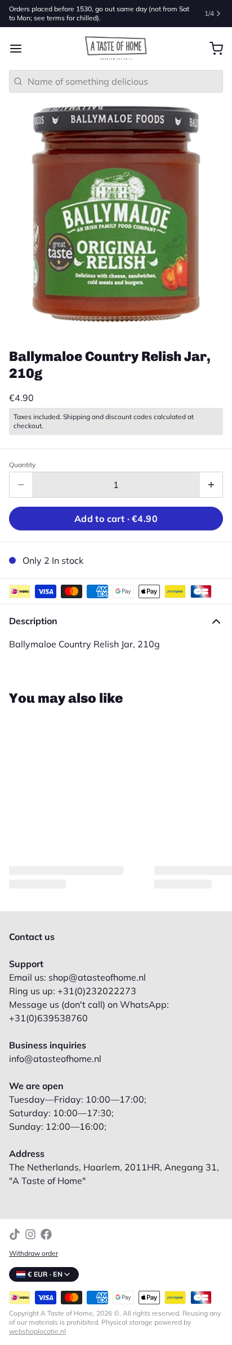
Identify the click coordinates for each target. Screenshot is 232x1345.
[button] (116, 518)
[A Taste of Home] (116, 49)
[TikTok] (14, 1234)
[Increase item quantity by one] (211, 484)
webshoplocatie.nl (37, 1331)
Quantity (22, 464)
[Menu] (20, 48)
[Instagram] (30, 1234)
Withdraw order (33, 1253)
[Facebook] (46, 1234)
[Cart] (211, 48)
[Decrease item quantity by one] (21, 484)
